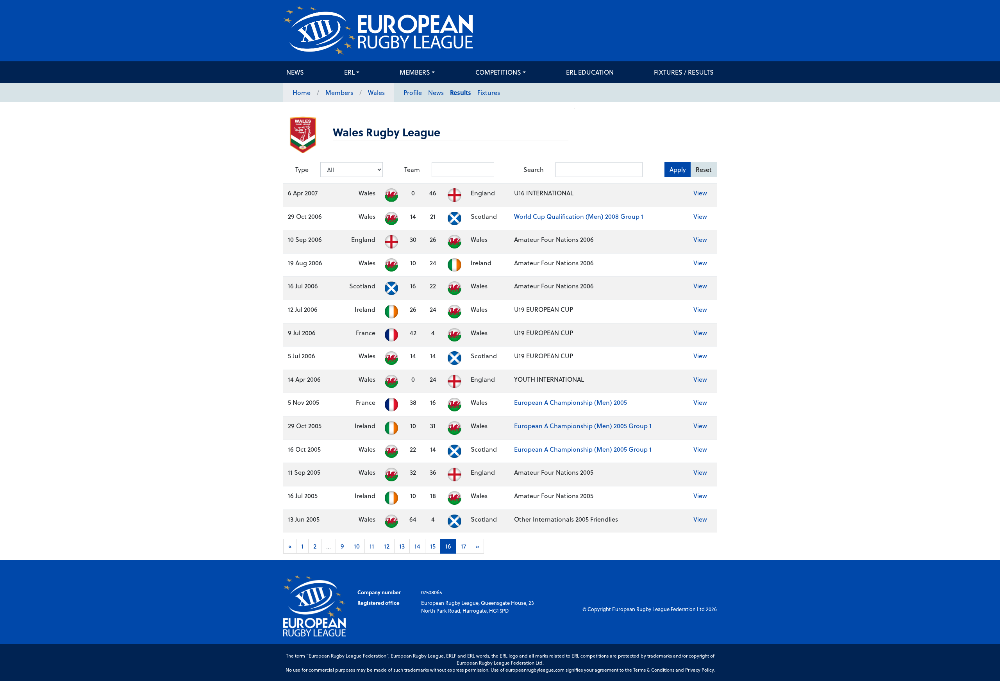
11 (372, 546)
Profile (413, 92)
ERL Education (590, 72)
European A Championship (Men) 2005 (570, 402)
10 (357, 546)
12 (386, 546)
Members (415, 72)
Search (533, 169)
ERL (349, 72)
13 (402, 546)
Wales (376, 92)
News (295, 72)
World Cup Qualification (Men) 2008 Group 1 (578, 216)
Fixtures (488, 92)
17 (463, 546)
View (700, 192)
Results (460, 92)
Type (302, 169)
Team (412, 169)
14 (417, 546)
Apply (678, 169)
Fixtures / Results (684, 72)
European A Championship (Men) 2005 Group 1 (583, 425)
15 (433, 546)
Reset (704, 169)
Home (302, 92)
